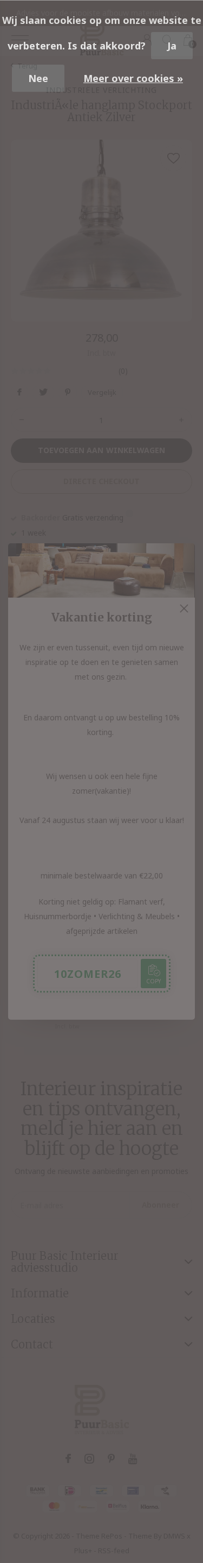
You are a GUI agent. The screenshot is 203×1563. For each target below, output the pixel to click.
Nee (38, 78)
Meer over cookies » (133, 78)
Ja (171, 45)
